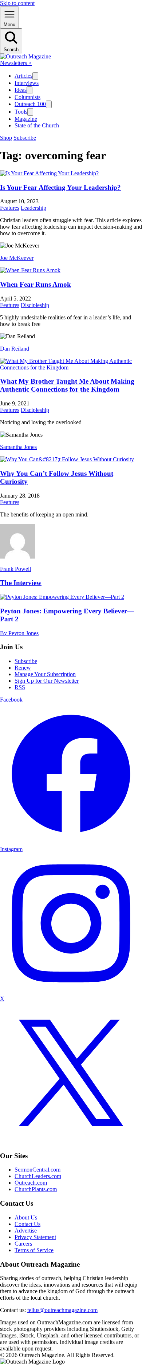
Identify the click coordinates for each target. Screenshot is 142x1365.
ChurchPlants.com (36, 1189)
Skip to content (17, 3)
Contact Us (27, 1224)
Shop (6, 138)
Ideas (21, 90)
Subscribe (24, 138)
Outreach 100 (30, 104)
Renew (23, 668)
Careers (23, 1244)
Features (9, 208)
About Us (26, 1217)
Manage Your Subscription (45, 674)
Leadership (33, 208)
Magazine (26, 119)
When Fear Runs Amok (35, 284)
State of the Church (37, 125)
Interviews (27, 83)
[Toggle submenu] (35, 76)
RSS (20, 687)
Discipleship (35, 305)
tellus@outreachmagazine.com (62, 1310)
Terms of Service (34, 1250)
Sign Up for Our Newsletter (47, 681)
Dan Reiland (14, 349)
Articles (23, 76)
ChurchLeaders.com (38, 1176)
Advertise (26, 1230)
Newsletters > (16, 63)
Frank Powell (15, 569)
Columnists (27, 97)
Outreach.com (31, 1183)
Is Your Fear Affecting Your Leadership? (60, 187)
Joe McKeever (16, 258)
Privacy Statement (35, 1237)
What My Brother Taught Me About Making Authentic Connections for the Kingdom (67, 385)
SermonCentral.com (37, 1169)
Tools (21, 112)
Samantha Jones (18, 447)
